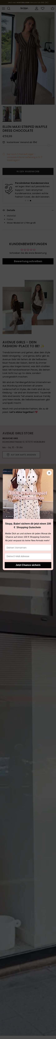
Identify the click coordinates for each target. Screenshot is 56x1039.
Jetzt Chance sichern (28, 565)
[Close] (49, 472)
